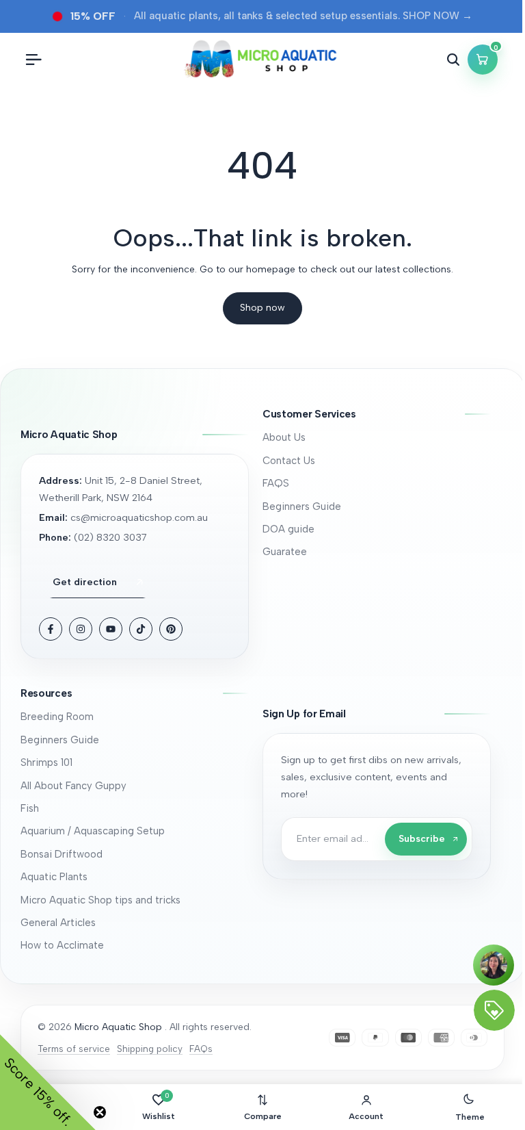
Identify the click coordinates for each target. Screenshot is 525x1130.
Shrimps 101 (46, 762)
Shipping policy (150, 1048)
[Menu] (33, 60)
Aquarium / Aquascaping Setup (93, 831)
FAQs (201, 1048)
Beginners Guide (301, 506)
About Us (284, 437)
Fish (30, 808)
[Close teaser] (100, 1112)
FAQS (275, 483)
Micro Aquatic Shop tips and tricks (100, 900)
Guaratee (284, 551)
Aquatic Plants (54, 877)
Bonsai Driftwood (62, 854)
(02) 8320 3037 (110, 537)
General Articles (58, 922)
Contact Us (288, 460)
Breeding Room (57, 716)
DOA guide (288, 529)
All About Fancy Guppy (73, 786)
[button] (376, 414)
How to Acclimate (62, 945)
